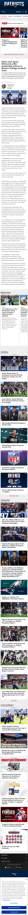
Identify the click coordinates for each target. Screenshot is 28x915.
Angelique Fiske (10, 84)
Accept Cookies (14, 912)
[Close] (26, 879)
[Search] (23, 12)
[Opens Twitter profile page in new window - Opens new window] (8, 88)
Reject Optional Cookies (14, 907)
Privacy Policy (6, 900)
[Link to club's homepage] (3, 11)
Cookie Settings (14, 903)
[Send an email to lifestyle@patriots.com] (11, 88)
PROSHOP (18, 12)
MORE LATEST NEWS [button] (14, 495)
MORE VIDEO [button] (14, 700)
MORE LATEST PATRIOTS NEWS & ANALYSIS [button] (14, 54)
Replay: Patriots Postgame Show (16, 23)
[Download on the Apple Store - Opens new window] (8, 867)
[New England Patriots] (14, 874)
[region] (14, 896)
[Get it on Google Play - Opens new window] (19, 868)
